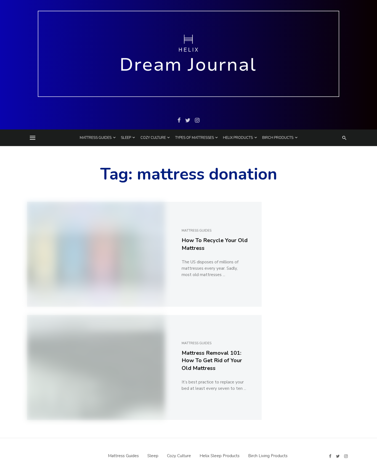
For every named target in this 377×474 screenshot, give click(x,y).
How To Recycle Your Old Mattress (215, 244)
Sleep (126, 137)
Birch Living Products (268, 456)
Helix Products (238, 137)
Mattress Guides (95, 137)
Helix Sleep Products (220, 456)
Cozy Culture (153, 137)
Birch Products (277, 137)
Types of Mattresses (194, 137)
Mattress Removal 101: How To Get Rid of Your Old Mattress (212, 360)
